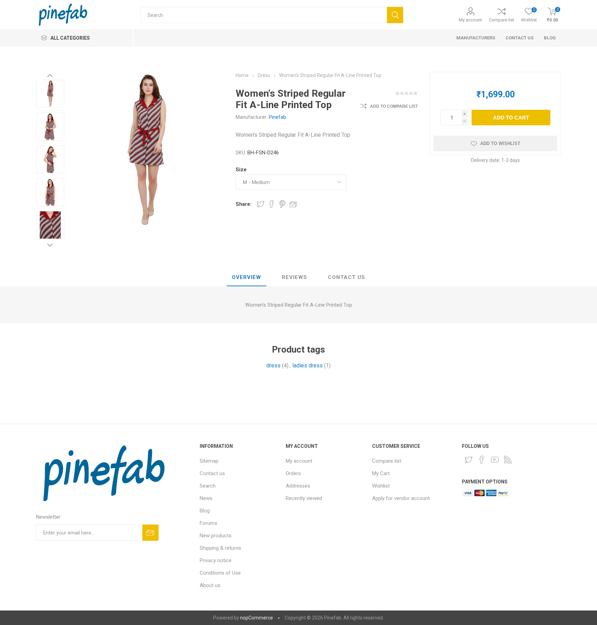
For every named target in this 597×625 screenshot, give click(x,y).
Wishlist (381, 486)
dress (273, 365)
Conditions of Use (220, 573)
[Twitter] (468, 459)
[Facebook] (481, 459)
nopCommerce (256, 618)
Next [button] (50, 244)
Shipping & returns (220, 548)
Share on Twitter (260, 204)
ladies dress (307, 365)
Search (208, 486)
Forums (208, 523)
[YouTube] (494, 459)
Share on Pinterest (282, 204)
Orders (293, 473)
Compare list (501, 19)
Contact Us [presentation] (346, 277)
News (206, 498)
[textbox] (263, 15)
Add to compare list (394, 106)
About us (210, 585)
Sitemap (209, 461)
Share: (244, 204)
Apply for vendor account (401, 498)
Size (241, 169)
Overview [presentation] (246, 277)
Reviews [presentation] (294, 277)
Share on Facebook (271, 204)
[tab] (246, 277)
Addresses (298, 486)
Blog (205, 511)
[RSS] (507, 459)
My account (470, 19)
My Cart (381, 473)
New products (215, 535)
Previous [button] (50, 75)
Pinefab (277, 117)
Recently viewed (304, 498)
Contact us (212, 473)
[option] (50, 94)
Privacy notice (215, 560)
